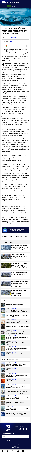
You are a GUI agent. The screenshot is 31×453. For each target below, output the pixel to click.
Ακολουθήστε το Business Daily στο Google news (16, 230)
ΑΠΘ (17, 83)
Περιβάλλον (4, 237)
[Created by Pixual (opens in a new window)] (15, 447)
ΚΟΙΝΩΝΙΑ (13, 37)
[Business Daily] (11, 2)
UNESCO (4, 76)
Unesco (25, 236)
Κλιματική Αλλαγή (18, 236)
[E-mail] (28, 451)
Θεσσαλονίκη (5, 74)
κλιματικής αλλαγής (10, 65)
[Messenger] (18, 451)
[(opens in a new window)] (2, 451)
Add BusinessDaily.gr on (15, 46)
